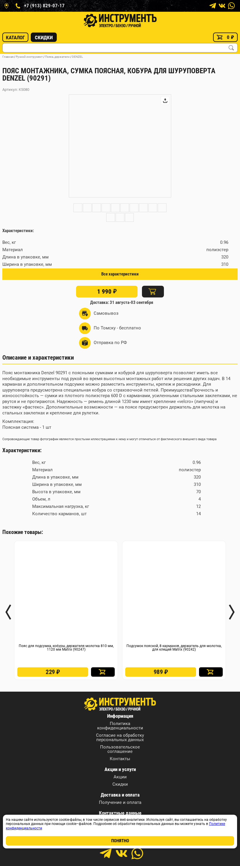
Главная (7, 56)
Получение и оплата (120, 802)
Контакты (120, 759)
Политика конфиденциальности (120, 726)
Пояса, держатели (57, 56)
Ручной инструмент (29, 56)
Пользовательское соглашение (120, 749)
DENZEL (77, 56)
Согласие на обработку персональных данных (120, 737)
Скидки (44, 37)
